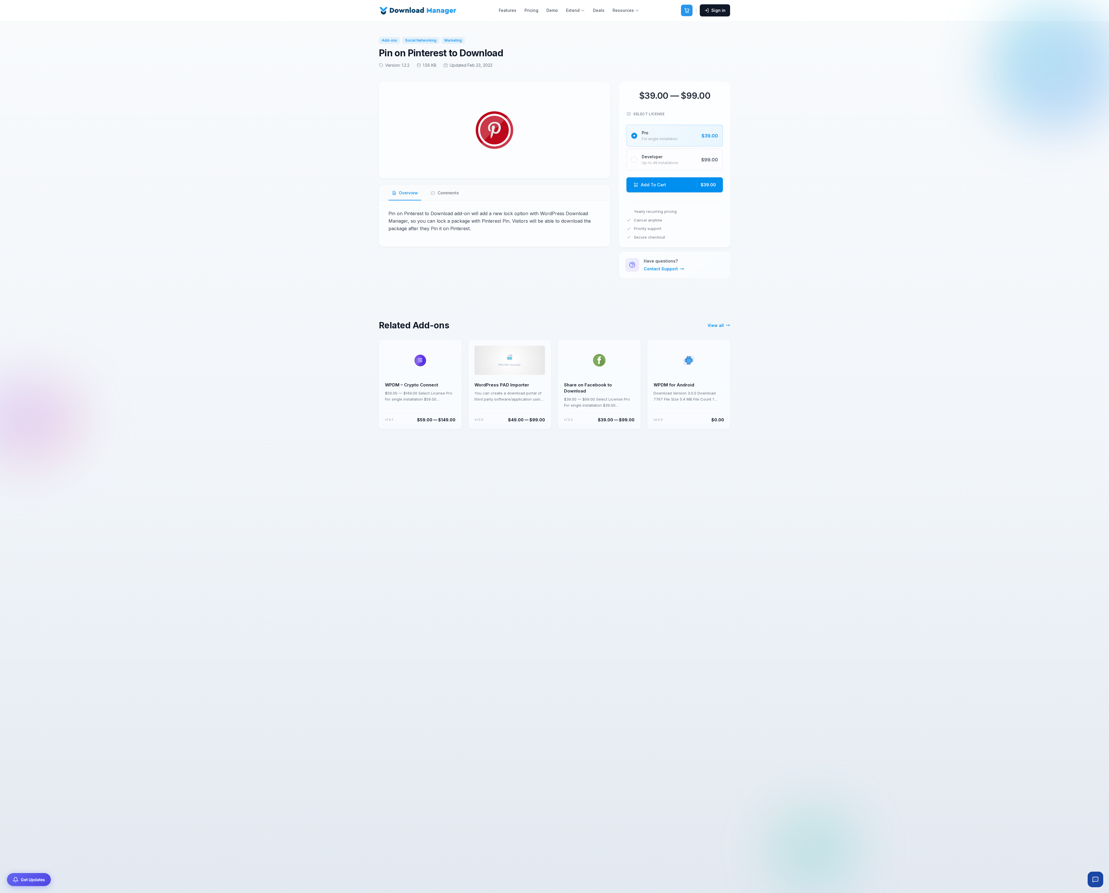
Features (507, 10)
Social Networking (420, 40)
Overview (408, 192)
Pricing (531, 10)
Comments (448, 192)
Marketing (453, 40)
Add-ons (389, 40)
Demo (552, 10)
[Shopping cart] (687, 10)
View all (716, 325)
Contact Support (661, 268)
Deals (598, 10)
